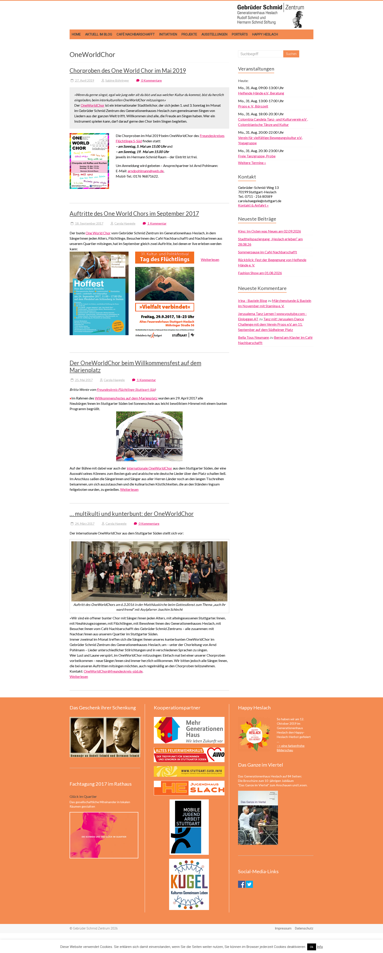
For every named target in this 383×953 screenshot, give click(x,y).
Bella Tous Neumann (253, 337)
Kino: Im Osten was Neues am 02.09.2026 (269, 231)
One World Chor (98, 233)
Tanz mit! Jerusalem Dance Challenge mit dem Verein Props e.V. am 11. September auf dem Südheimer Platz (271, 324)
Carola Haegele (124, 223)
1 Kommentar (156, 223)
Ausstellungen (214, 34)
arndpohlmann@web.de (146, 171)
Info (320, 947)
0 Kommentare (151, 80)
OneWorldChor (92, 105)
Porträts (240, 34)
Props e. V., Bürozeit (253, 106)
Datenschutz (304, 928)
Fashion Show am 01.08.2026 (260, 273)
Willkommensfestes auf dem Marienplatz (126, 398)
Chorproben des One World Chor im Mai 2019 (128, 70)
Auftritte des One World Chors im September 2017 (134, 213)
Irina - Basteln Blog (252, 300)
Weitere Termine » (252, 162)
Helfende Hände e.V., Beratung (261, 93)
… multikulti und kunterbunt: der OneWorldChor (132, 513)
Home (76, 34)
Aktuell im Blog (98, 34)
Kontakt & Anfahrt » (253, 205)
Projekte (189, 34)
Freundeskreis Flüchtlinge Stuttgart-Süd (126, 389)
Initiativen (168, 34)
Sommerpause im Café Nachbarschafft (267, 252)
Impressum (283, 928)
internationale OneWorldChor (149, 468)
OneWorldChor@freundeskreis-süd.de (113, 671)
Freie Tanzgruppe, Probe (257, 156)
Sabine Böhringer (117, 80)
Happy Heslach (265, 34)
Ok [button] (311, 947)
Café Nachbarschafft (136, 34)
